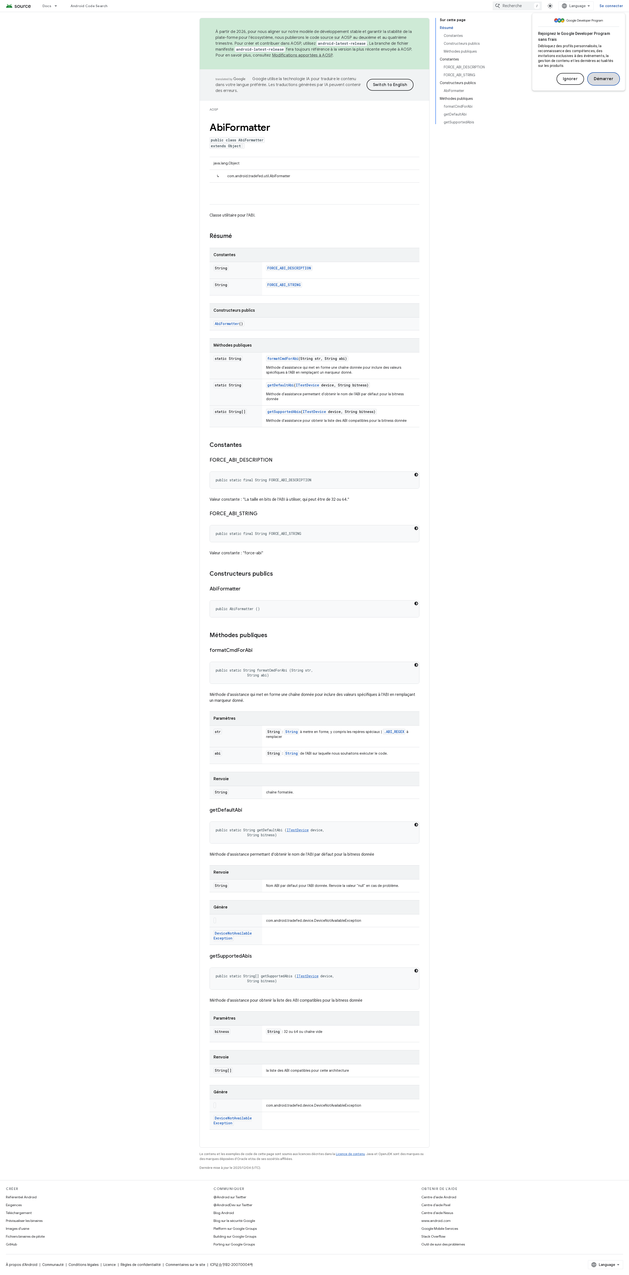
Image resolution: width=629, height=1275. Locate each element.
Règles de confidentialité (141, 1265)
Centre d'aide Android (438, 1197)
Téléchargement (19, 1213)
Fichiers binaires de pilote (25, 1236)
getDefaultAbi (280, 385)
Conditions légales (84, 1265)
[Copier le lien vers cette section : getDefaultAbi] (247, 810)
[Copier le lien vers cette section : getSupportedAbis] (257, 956)
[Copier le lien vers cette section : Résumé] (237, 236)
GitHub (11, 1244)
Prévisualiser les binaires (24, 1220)
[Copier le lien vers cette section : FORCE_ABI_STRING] (262, 514)
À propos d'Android (21, 1265)
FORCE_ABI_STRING (284, 284)
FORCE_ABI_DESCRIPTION (289, 268)
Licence (109, 1265)
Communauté (53, 1265)
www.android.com (436, 1220)
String (291, 731)
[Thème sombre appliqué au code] (416, 475)
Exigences (14, 1205)
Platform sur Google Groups (235, 1228)
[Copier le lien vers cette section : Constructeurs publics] (278, 574)
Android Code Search (89, 6)
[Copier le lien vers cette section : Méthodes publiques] (272, 636)
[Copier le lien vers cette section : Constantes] (247, 445)
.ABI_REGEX (394, 731)
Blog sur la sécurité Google (234, 1220)
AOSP (214, 109)
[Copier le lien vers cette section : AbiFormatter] (245, 589)
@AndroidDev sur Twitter (233, 1205)
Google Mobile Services (439, 1228)
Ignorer (570, 78)
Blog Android (224, 1213)
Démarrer (603, 78)
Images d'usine (17, 1228)
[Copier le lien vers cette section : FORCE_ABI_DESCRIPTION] (277, 460)
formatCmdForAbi (282, 358)
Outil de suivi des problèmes (443, 1244)
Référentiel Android (21, 1197)
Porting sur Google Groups (234, 1244)
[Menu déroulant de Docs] (58, 6)
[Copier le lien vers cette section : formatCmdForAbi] (257, 651)
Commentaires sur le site (185, 1265)
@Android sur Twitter (230, 1197)
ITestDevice (307, 385)
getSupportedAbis (284, 411)
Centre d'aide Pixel (435, 1205)
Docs (47, 6)
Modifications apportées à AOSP (302, 55)
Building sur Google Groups (235, 1236)
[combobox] (517, 5)
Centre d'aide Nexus (437, 1213)
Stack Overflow (433, 1236)
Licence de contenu (350, 1154)
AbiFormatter (227, 323)
